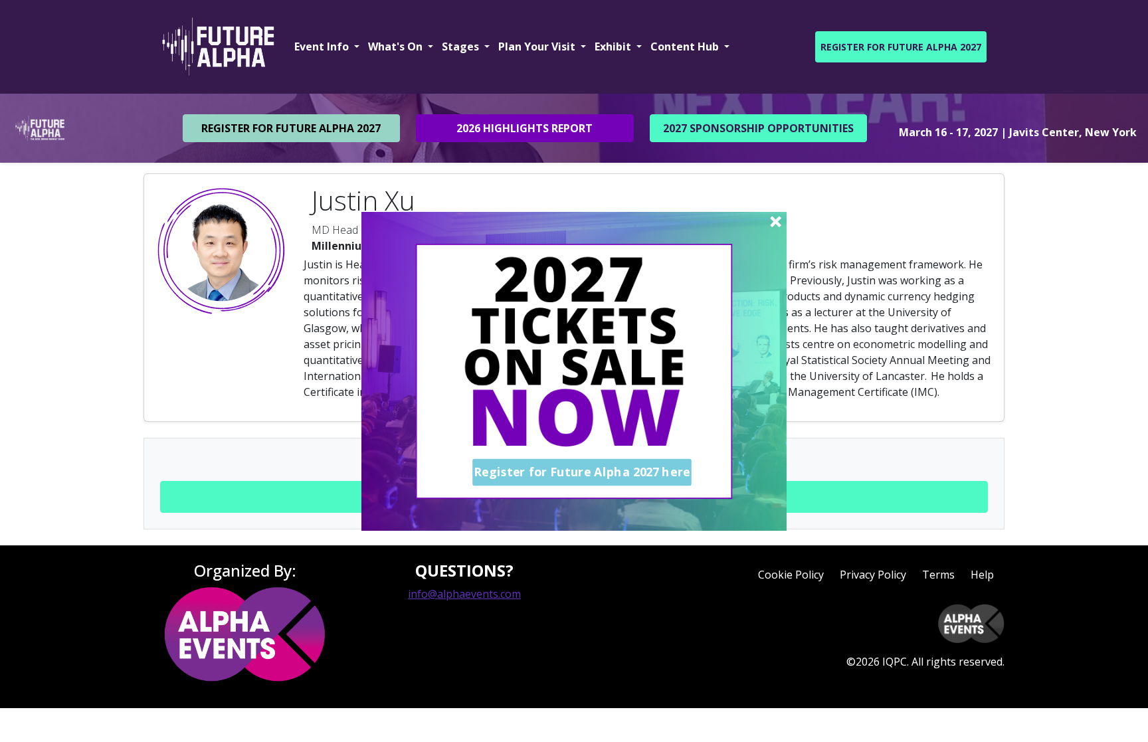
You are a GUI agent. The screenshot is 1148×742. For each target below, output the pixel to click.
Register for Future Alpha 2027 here (582, 472)
